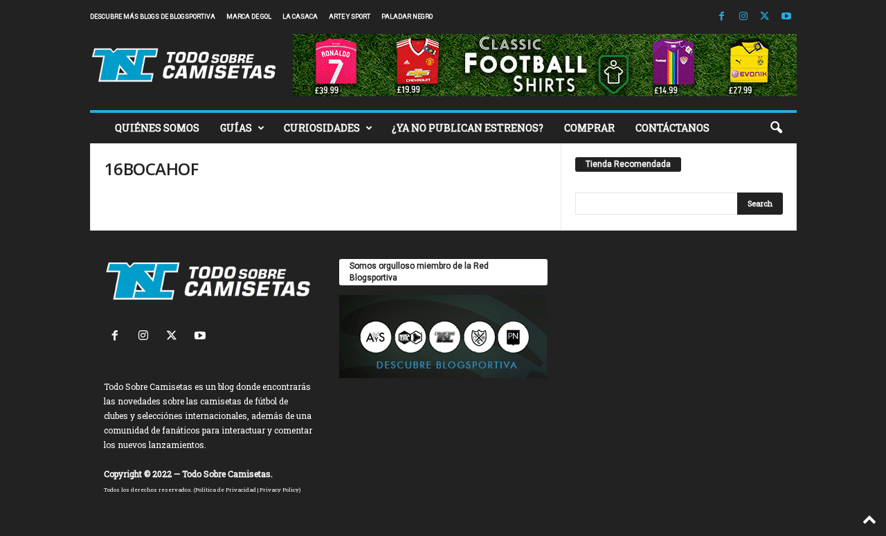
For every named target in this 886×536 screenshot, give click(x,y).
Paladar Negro (407, 16)
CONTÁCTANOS (672, 127)
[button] (776, 128)
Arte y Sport (349, 16)
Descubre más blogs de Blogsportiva (152, 16)
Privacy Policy (279, 489)
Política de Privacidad (225, 489)
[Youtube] (786, 17)
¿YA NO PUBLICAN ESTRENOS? (467, 127)
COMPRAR (589, 127)
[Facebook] (722, 17)
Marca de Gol (248, 16)
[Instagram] (743, 17)
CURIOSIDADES (322, 127)
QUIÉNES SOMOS (157, 127)
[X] (765, 17)
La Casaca (300, 16)
